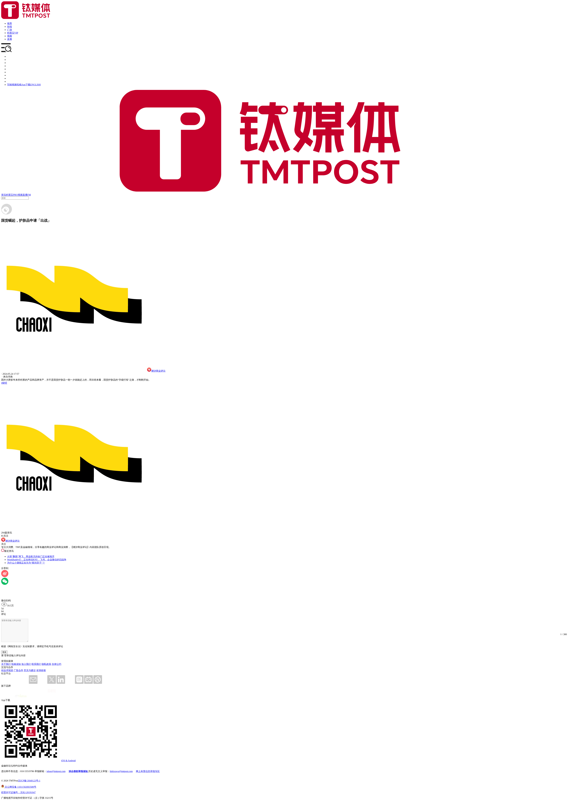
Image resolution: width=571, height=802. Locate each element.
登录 (4, 652)
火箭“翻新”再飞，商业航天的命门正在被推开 (30, 556)
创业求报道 (7, 670)
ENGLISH (35, 84)
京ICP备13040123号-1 (29, 780)
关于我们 (6, 664)
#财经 (4, 383)
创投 (9, 62)
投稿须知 (16, 664)
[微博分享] (4, 576)
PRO (15, 195)
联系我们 (36, 664)
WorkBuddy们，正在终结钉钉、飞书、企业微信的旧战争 (36, 559)
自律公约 (56, 664)
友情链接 (41, 670)
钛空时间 (12, 72)
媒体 (9, 56)
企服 (9, 59)
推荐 (9, 23)
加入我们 (26, 664)
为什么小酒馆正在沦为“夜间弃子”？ (26, 562)
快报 (9, 26)
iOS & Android (68, 760)
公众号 (10, 78)
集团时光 (12, 75)
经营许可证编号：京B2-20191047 (18, 792)
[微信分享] (4, 584)
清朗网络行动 (14, 81)
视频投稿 (16, 84)
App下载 (25, 84)
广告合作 (18, 670)
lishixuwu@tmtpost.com (121, 771)
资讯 (3, 195)
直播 (9, 39)
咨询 (9, 66)
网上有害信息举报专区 (148, 771)
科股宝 (9, 195)
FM (29, 195)
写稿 (9, 84)
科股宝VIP (12, 33)
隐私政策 (46, 664)
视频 (9, 36)
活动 (9, 69)
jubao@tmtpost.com (56, 771)
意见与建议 (30, 670)
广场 (9, 29)
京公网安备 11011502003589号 (20, 787)
